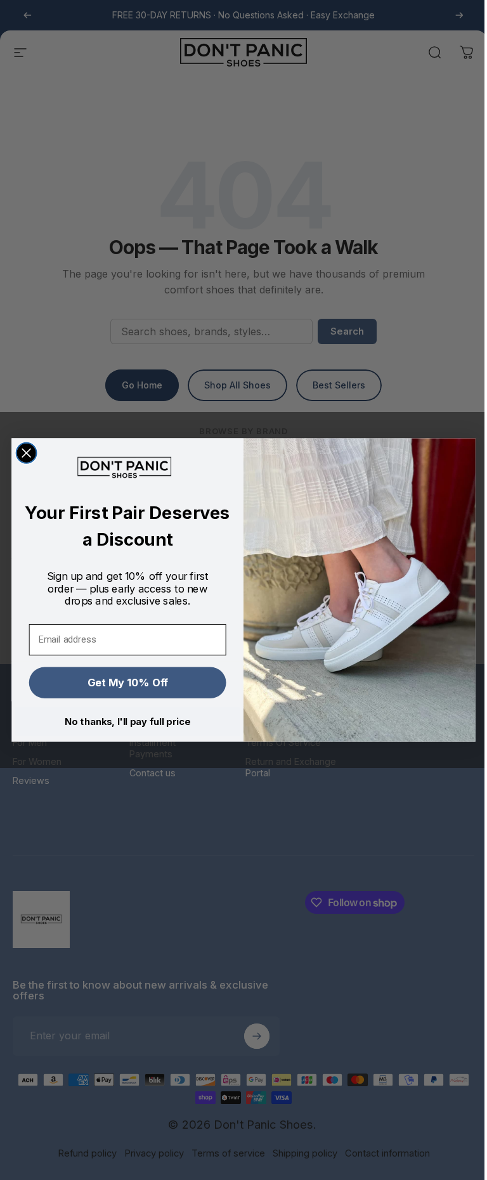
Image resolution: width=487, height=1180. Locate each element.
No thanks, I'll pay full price (127, 721)
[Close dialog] (26, 453)
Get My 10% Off (128, 682)
